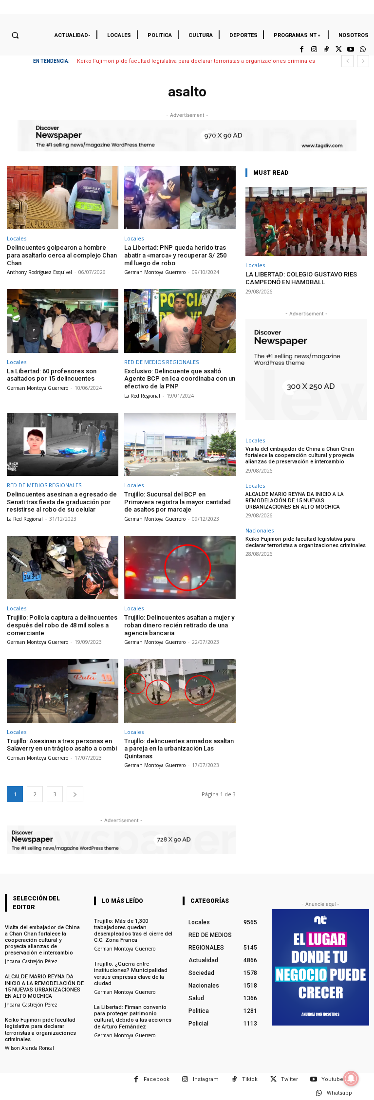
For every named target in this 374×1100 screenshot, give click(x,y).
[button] (15, 35)
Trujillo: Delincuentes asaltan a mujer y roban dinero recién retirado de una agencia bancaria (179, 625)
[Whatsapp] (363, 49)
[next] (363, 61)
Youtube (332, 1079)
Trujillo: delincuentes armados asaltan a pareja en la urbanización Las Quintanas (179, 748)
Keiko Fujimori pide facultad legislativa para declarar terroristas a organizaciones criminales (196, 61)
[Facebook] (302, 49)
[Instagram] (314, 49)
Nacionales (259, 530)
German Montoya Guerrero (155, 272)
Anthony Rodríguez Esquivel (39, 272)
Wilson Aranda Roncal (29, 1048)
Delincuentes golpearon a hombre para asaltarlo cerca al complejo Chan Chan (62, 255)
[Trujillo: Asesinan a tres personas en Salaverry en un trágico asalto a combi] (62, 691)
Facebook (156, 1079)
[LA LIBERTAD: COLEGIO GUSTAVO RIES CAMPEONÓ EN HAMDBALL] (306, 222)
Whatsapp (339, 1093)
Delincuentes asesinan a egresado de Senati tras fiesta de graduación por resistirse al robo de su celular (62, 502)
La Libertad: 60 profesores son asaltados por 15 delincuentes (51, 375)
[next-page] (75, 794)
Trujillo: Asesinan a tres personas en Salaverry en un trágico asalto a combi (62, 744)
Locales (16, 238)
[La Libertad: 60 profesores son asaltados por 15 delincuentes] (62, 321)
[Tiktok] (326, 49)
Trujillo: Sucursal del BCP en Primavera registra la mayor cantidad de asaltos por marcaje (177, 502)
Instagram (206, 1079)
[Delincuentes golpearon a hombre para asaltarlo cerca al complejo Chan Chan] (62, 198)
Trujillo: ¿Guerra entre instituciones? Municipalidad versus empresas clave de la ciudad (131, 974)
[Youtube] (351, 49)
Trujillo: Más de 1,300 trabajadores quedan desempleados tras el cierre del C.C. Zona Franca (133, 931)
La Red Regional (142, 395)
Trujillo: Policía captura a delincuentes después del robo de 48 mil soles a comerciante (62, 625)
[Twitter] (338, 49)
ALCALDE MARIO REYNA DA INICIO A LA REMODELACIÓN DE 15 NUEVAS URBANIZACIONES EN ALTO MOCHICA (294, 500)
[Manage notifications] (351, 1078)
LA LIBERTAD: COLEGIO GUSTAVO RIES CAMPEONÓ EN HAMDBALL (301, 278)
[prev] (347, 61)
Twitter (289, 1079)
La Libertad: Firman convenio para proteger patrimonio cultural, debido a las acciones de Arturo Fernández (132, 1017)
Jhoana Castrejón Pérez (31, 961)
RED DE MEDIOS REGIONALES (161, 362)
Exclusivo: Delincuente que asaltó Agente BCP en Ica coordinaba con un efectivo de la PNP (179, 378)
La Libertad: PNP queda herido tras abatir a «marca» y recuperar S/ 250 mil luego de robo (175, 255)
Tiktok (250, 1079)
